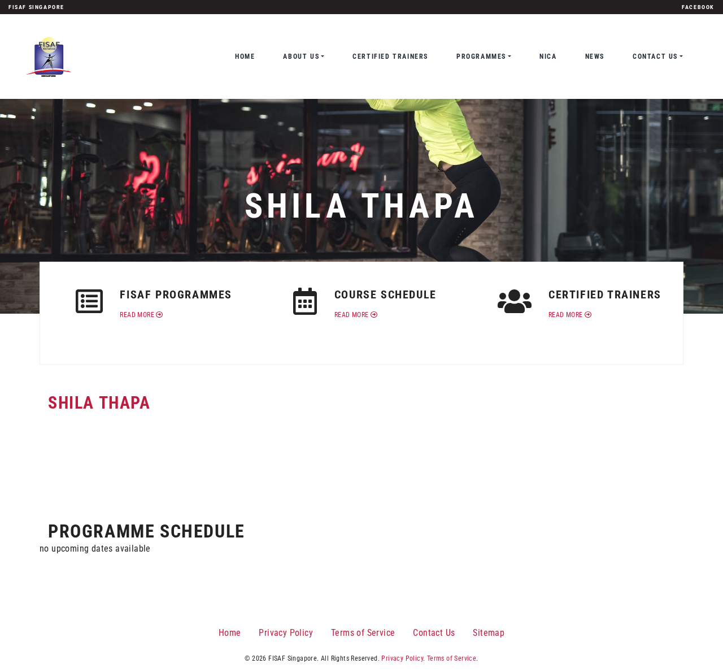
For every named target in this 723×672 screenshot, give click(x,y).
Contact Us (655, 56)
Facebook (698, 7)
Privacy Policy (286, 632)
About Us (301, 56)
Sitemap (488, 632)
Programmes (481, 56)
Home (245, 56)
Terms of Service (363, 632)
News (594, 56)
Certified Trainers (390, 56)
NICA (547, 56)
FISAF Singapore (36, 7)
